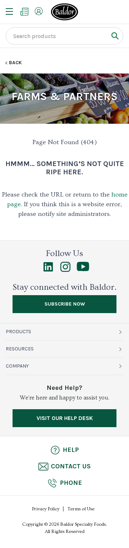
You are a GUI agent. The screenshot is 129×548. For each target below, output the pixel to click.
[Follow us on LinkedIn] (48, 270)
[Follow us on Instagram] (65, 270)
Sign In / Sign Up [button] (39, 11)
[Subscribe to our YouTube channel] (83, 269)
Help (71, 450)
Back (15, 63)
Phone (71, 483)
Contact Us (71, 466)
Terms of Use (81, 508)
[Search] (114, 35)
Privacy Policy (45, 508)
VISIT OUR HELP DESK (65, 418)
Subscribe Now (64, 304)
